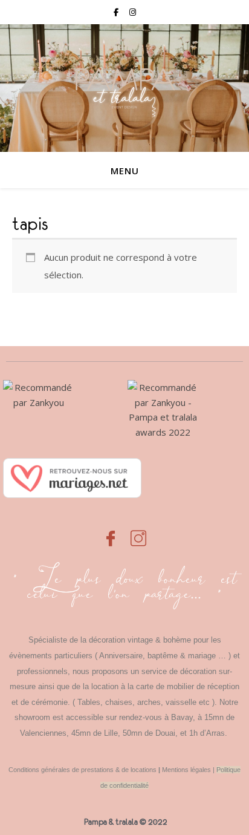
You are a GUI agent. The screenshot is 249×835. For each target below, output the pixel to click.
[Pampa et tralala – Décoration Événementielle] (124, 88)
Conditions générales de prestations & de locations (82, 769)
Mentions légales (186, 769)
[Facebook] (110, 532)
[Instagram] (138, 532)
